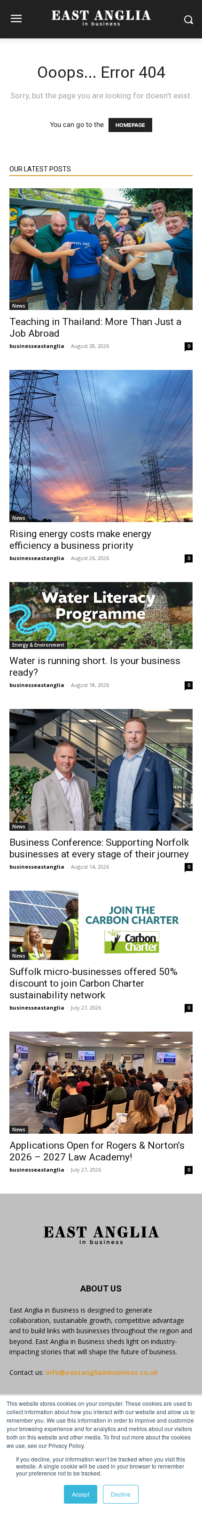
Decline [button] (121, 1494)
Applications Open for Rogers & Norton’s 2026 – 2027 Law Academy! (97, 1151)
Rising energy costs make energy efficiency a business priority (80, 539)
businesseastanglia (36, 345)
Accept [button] (80, 1494)
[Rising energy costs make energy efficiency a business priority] (101, 446)
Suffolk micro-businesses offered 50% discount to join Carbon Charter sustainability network (93, 983)
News (18, 306)
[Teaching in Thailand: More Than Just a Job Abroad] (101, 249)
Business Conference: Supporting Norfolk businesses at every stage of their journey (99, 848)
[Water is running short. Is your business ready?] (101, 615)
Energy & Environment (38, 645)
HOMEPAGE (130, 125)
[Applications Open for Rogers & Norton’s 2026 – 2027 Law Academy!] (101, 1083)
